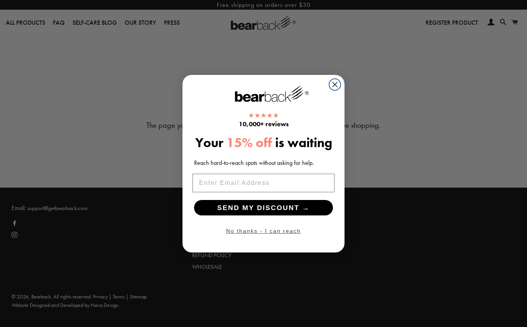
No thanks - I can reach (263, 231)
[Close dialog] (335, 84)
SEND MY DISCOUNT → (263, 208)
